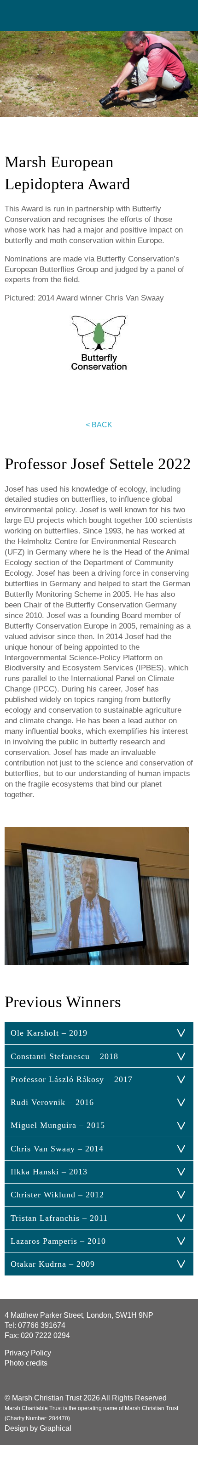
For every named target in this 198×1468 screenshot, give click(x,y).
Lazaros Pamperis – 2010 (58, 1241)
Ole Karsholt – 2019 (49, 1032)
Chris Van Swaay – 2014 (57, 1148)
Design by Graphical (38, 1428)
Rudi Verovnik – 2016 (52, 1102)
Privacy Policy (28, 1353)
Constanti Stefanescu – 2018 (64, 1056)
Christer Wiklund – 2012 (57, 1194)
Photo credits (26, 1363)
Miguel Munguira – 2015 (58, 1125)
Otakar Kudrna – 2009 (53, 1264)
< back (99, 425)
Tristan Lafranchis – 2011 (59, 1218)
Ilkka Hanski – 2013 (49, 1171)
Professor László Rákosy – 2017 (72, 1079)
